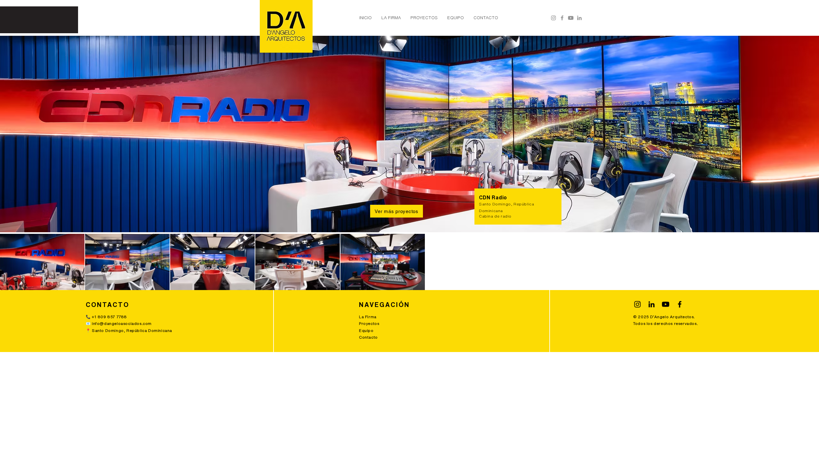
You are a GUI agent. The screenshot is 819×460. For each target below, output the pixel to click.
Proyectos (369, 323)
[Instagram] (553, 18)
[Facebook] (562, 18)
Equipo (366, 330)
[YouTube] (571, 18)
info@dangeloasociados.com (122, 323)
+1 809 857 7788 (109, 317)
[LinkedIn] (579, 18)
